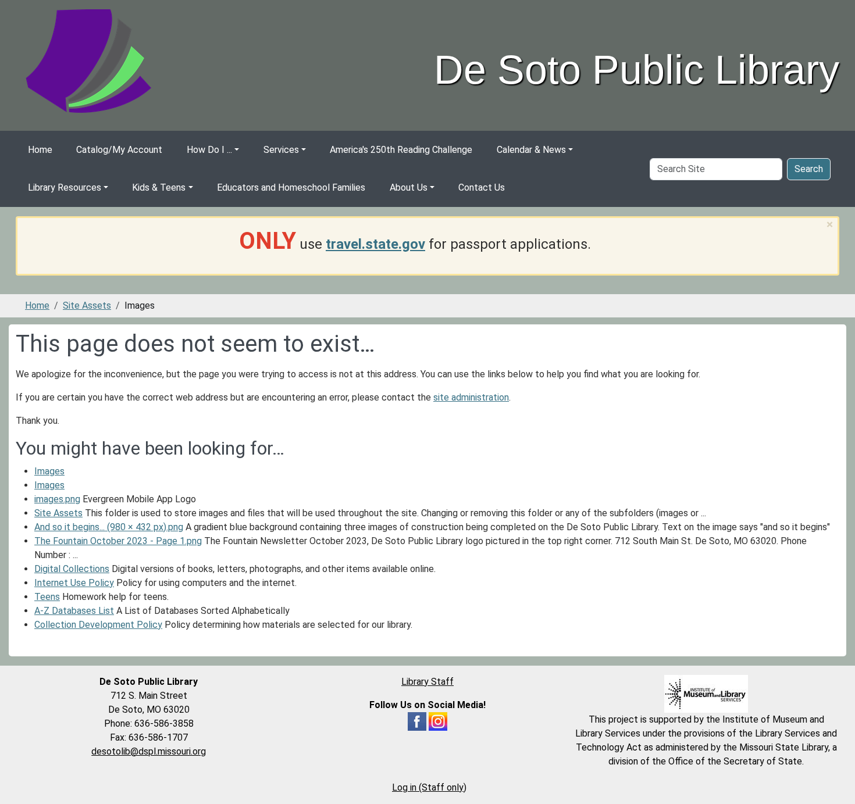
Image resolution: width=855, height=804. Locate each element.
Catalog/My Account (119, 149)
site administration (471, 397)
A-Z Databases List (74, 610)
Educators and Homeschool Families (291, 187)
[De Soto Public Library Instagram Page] (438, 720)
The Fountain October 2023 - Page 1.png (118, 540)
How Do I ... (209, 149)
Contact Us (481, 187)
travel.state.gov (375, 244)
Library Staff (427, 681)
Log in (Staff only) (429, 787)
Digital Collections (71, 568)
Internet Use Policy (74, 582)
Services (281, 149)
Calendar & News (531, 149)
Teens (47, 596)
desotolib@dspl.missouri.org (148, 751)
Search (809, 168)
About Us (409, 187)
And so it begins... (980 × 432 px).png (108, 527)
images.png (57, 499)
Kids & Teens (159, 187)
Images (49, 471)
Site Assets (87, 305)
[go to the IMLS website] (706, 694)
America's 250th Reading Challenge (401, 149)
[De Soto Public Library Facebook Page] (417, 720)
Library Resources (64, 187)
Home (40, 149)
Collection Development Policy (98, 624)
